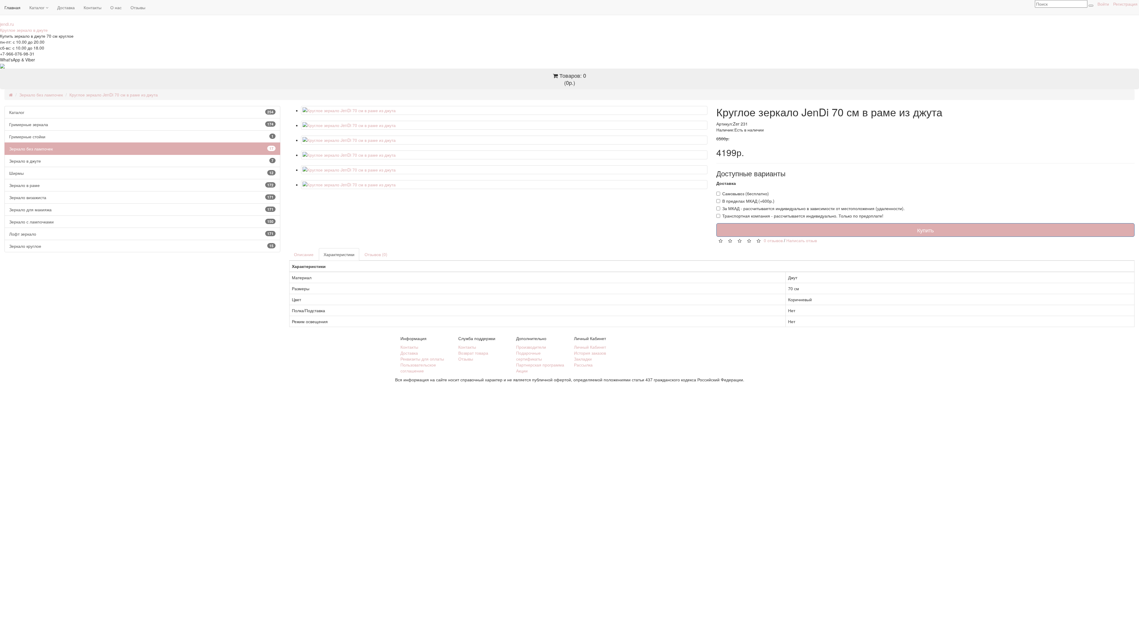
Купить (925, 230)
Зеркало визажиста (141, 197)
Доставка (66, 7)
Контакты (92, 7)
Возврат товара (473, 353)
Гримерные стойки (141, 136)
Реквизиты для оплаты (422, 359)
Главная (12, 7)
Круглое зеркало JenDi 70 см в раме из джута (113, 95)
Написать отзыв (801, 240)
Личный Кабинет (590, 347)
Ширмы (141, 173)
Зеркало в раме (141, 185)
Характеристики (339, 254)
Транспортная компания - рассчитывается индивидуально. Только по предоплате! (802, 216)
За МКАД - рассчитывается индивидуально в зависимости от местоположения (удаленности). (813, 208)
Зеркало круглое (141, 246)
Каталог (37, 7)
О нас (116, 7)
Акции (522, 371)
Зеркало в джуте (141, 161)
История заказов (590, 353)
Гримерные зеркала (141, 124)
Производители (531, 347)
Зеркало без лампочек (41, 95)
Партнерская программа (540, 365)
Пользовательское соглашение (418, 368)
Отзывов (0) (376, 254)
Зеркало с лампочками (141, 222)
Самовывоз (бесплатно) (745, 193)
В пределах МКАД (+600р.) (748, 201)
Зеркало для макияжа (141, 209)
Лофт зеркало (141, 234)
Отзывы (138, 7)
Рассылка (583, 365)
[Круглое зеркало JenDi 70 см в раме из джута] (504, 110)
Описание (304, 254)
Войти (1103, 4)
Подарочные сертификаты (529, 356)
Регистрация (1125, 4)
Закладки (583, 359)
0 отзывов (773, 240)
